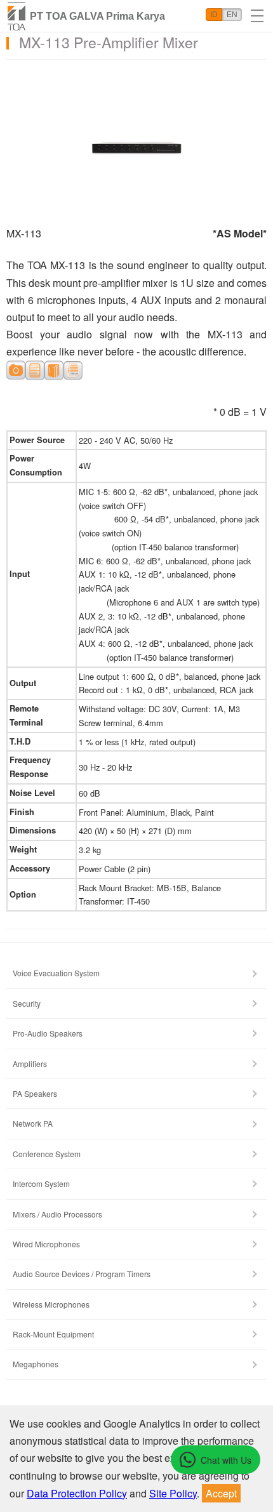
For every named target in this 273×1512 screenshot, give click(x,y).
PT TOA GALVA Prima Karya (97, 16)
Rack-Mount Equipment (53, 1334)
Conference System (47, 1153)
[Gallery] (15, 369)
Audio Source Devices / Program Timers (81, 1273)
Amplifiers (30, 1063)
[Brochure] (53, 369)
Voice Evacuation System (56, 972)
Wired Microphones (46, 1243)
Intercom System (41, 1183)
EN (232, 14)
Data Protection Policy (77, 1493)
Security (27, 1003)
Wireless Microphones (51, 1304)
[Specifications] (34, 369)
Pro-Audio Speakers (48, 1033)
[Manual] (73, 369)
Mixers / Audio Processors (57, 1214)
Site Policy (173, 1493)
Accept (221, 1493)
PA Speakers (35, 1093)
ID (214, 14)
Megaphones (35, 1363)
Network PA (33, 1123)
